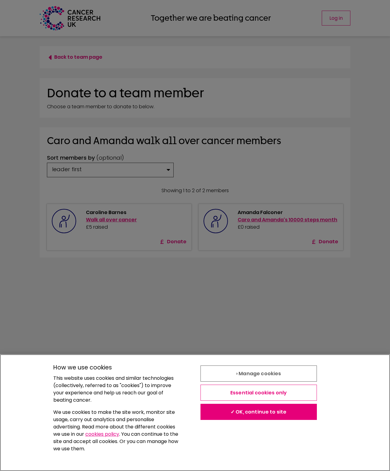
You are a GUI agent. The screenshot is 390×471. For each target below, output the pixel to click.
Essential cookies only (258, 392)
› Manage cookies (258, 373)
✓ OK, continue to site (259, 411)
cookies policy (102, 434)
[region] (195, 412)
